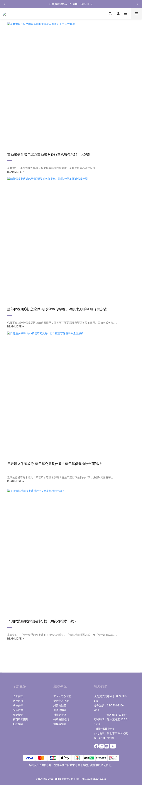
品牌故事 (18, 710)
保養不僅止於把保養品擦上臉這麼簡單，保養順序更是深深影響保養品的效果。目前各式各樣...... (62, 322)
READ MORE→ (15, 171)
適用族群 (18, 700)
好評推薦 (18, 724)
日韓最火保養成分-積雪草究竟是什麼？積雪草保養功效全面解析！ (56, 464)
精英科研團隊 (20, 719)
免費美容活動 (61, 700)
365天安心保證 (62, 696)
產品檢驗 (18, 714)
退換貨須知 (59, 724)
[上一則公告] (4, 4)
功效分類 (18, 705)
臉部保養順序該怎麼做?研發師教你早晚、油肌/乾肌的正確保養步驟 (57, 309)
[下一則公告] (137, 4)
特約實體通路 (61, 719)
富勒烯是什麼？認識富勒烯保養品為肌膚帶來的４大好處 (48, 154)
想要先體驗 (59, 705)
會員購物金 (59, 710)
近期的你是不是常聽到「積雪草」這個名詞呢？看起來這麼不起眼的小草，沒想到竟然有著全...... (62, 477)
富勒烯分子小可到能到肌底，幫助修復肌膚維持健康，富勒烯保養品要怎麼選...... (53, 167)
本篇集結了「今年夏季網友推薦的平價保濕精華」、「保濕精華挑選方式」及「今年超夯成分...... (62, 634)
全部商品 (18, 696)
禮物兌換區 (59, 714)
